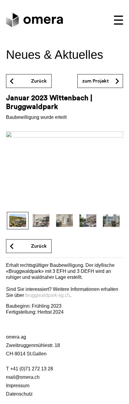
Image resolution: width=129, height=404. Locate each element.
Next (112, 172)
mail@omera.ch (23, 377)
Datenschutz (19, 393)
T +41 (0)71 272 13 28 (29, 368)
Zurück (39, 246)
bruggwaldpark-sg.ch (47, 295)
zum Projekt (95, 81)
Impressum (17, 385)
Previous (17, 172)
